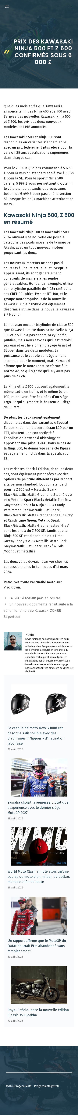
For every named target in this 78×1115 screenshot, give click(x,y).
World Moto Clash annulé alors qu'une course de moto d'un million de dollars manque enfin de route (39, 876)
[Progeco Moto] (7, 6)
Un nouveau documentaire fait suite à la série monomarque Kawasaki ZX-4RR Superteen (38, 610)
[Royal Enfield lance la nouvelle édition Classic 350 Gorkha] (39, 1001)
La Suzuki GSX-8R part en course (34, 598)
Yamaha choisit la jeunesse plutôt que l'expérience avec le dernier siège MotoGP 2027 (38, 807)
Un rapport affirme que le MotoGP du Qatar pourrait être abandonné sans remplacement (37, 946)
